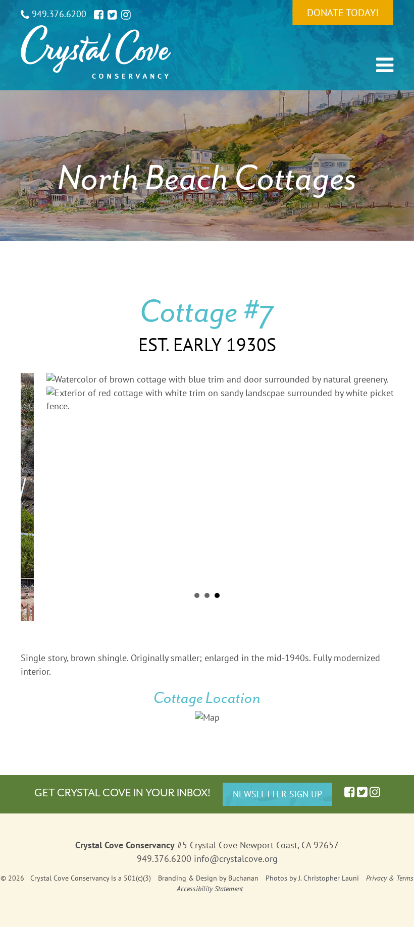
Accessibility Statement (210, 888)
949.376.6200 (57, 14)
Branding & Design (187, 878)
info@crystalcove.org (236, 858)
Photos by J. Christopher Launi (312, 878)
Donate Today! (343, 12)
